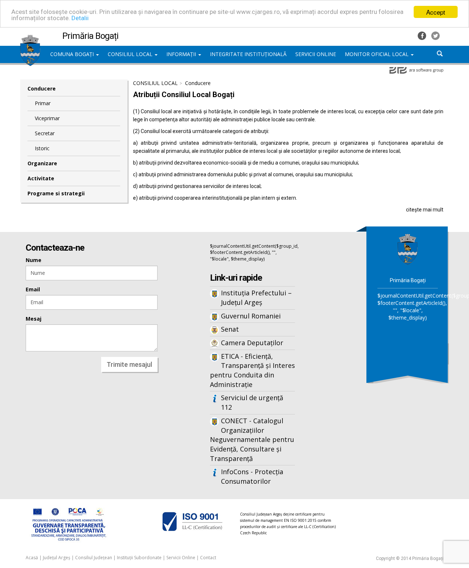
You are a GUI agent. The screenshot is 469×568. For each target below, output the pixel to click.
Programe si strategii (56, 193)
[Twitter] (435, 35)
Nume (33, 260)
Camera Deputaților (252, 342)
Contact (208, 557)
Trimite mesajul (129, 364)
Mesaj (33, 318)
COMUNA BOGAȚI (72, 54)
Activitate (40, 178)
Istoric (42, 148)
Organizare (42, 163)
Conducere (41, 88)
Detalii (80, 18)
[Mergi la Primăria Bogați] (408, 249)
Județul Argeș (56, 557)
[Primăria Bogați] (30, 38)
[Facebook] (423, 35)
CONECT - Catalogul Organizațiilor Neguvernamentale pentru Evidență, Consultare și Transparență (252, 439)
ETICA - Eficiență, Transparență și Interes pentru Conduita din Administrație (252, 370)
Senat (230, 329)
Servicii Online (180, 557)
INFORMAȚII (181, 54)
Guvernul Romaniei (251, 315)
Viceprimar (47, 118)
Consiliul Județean (93, 557)
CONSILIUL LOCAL (131, 54)
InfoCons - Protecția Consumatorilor (252, 476)
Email (33, 289)
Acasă (32, 557)
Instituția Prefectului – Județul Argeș (256, 297)
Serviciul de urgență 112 (252, 402)
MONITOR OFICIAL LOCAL (377, 54)
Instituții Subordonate (139, 557)
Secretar (45, 133)
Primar (43, 103)
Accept (435, 11)
